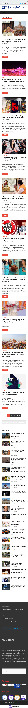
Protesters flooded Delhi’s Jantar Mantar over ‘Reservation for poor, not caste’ (17, 443)
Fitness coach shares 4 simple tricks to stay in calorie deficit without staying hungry (18, 478)
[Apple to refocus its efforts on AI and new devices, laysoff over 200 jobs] (6, 491)
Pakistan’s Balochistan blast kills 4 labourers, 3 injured (18, 515)
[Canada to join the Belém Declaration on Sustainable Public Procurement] (6, 507)
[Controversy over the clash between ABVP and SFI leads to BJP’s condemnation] (6, 450)
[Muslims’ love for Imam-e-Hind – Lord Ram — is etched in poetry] (14, 382)
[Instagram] (24, 3)
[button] (27, 1)
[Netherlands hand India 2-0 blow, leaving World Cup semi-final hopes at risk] (6, 537)
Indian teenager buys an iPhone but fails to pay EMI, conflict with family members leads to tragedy (18, 460)
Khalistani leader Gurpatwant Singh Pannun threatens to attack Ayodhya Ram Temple (13, 117)
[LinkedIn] (22, 3)
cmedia (9, 44)
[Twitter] (20, 3)
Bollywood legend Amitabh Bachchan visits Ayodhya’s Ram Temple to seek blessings (13, 198)
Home (5, 671)
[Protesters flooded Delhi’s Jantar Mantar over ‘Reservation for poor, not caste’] (6, 441)
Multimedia (4, 317)
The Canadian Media (13, 702)
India (3, 37)
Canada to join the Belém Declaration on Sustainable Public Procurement (17, 508)
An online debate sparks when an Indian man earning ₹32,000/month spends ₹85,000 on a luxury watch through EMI (18, 469)
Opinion (3, 390)
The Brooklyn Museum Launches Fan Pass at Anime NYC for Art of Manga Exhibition (18, 500)
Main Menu (7, 12)
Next (18, 415)
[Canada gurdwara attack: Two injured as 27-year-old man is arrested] (6, 585)
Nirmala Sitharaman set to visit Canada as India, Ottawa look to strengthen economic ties (18, 571)
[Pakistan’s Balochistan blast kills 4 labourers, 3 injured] (6, 514)
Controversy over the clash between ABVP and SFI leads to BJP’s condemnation (18, 452)
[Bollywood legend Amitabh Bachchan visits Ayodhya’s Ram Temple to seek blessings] (14, 186)
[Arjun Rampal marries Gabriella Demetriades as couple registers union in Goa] (6, 562)
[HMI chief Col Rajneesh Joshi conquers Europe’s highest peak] (6, 484)
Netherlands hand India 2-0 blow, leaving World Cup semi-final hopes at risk (18, 539)
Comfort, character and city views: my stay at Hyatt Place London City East (18, 435)
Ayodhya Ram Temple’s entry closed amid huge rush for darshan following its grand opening (14, 354)
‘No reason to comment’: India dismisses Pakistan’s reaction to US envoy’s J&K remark (18, 579)
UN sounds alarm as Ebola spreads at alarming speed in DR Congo (18, 546)
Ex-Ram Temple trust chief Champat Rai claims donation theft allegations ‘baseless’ (14, 41)
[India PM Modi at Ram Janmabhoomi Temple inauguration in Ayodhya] (14, 309)
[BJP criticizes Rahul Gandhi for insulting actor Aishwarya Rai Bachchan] (14, 147)
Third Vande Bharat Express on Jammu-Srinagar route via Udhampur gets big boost (18, 531)
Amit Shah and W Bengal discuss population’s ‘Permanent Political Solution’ (18, 523)
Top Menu (5, 1)
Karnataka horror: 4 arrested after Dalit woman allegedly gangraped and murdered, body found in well (18, 554)
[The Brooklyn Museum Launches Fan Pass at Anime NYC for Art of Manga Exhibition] (6, 499)
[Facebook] (19, 3)
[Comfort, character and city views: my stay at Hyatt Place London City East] (6, 433)
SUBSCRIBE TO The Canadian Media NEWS (13, 422)
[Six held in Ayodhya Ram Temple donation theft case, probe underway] (14, 69)
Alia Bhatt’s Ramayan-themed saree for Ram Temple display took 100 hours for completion (14, 279)
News (5, 37)
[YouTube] (26, 3)
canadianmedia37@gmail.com (11, 621)
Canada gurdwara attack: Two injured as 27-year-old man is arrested (18, 586)
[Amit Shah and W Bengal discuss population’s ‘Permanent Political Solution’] (6, 521)
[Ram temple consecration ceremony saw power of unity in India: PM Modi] (14, 228)
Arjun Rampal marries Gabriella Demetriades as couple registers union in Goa (18, 563)
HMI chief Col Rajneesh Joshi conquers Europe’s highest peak (18, 484)
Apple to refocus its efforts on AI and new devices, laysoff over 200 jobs (18, 493)
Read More (5, 56)
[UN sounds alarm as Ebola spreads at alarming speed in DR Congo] (6, 545)
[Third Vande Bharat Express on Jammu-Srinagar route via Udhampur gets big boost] (6, 529)
